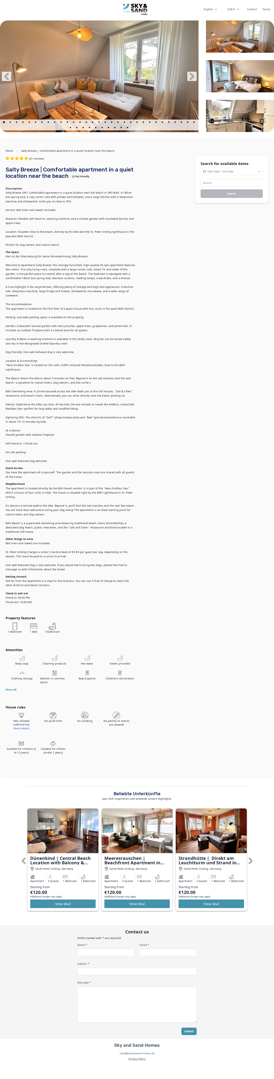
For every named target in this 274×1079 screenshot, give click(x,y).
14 (86, 122)
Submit (189, 1031)
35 (90, 128)
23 (143, 122)
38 (109, 128)
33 (77, 128)
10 (61, 122)
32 (71, 128)
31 (194, 122)
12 (74, 122)
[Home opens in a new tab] (135, 9)
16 (99, 122)
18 (112, 122)
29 (181, 122)
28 (175, 122)
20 (124, 122)
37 (102, 128)
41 (128, 128)
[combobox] (210, 9)
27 (169, 122)
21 (131, 122)
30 (188, 122)
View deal (63, 904)
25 (156, 122)
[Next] (192, 76)
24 (150, 122)
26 (162, 122)
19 (118, 122)
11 (67, 122)
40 (121, 128)
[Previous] (6, 76)
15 (93, 122)
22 (137, 122)
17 (105, 122)
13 (80, 122)
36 (96, 128)
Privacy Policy (137, 1059)
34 (83, 128)
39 (115, 128)
